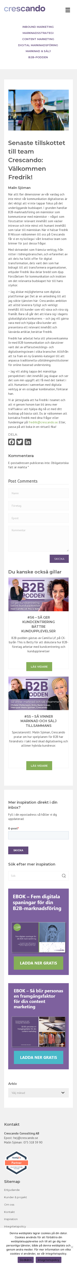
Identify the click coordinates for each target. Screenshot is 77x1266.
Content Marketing (38, 39)
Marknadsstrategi (38, 33)
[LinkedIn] (28, 442)
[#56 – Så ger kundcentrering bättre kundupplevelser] (38, 594)
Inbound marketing (38, 26)
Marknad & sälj (38, 51)
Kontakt (9, 1212)
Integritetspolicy (15, 1226)
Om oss (9, 1204)
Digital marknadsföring (38, 45)
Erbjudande (12, 1189)
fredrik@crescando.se (43, 422)
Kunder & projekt (15, 1197)
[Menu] (68, 10)
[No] (72, 1247)
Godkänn (26, 1260)
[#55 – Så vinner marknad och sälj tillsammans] (38, 693)
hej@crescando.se (25, 1138)
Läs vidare (39, 666)
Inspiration (11, 1219)
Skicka (59, 558)
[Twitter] (19, 442)
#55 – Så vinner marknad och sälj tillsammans (38, 721)
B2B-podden (38, 57)
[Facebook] (11, 442)
